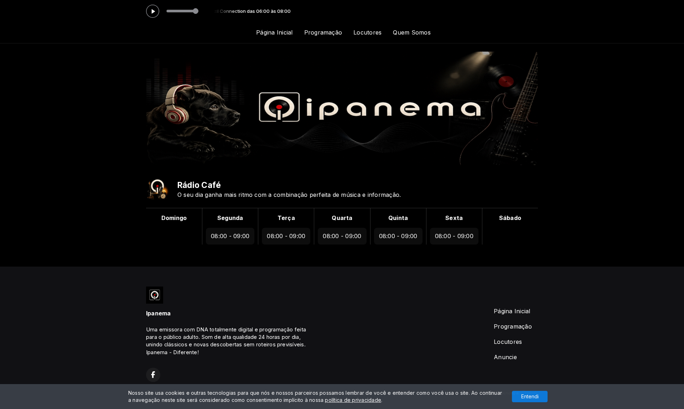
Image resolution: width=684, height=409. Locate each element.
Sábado (510, 217)
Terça (286, 217)
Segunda (230, 217)
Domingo (174, 217)
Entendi (530, 396)
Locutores (367, 32)
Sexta (454, 217)
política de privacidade (353, 400)
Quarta (342, 217)
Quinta (398, 217)
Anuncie (505, 357)
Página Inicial (274, 32)
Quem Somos (411, 32)
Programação (323, 32)
